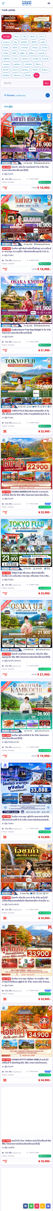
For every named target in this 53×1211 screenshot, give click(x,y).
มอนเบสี (41, 53)
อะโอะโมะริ (28, 64)
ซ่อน (36, 75)
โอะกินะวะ (45, 70)
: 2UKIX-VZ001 (33, 666)
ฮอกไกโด (6, 75)
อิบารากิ (5, 70)
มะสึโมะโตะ (6, 59)
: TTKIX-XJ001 (33, 1071)
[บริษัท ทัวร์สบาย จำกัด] (27, 3)
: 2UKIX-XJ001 (33, 909)
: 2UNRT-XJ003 (33, 423)
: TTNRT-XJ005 (33, 828)
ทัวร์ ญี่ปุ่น (6, 37)
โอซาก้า (35, 70)
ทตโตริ (14, 48)
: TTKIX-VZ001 (33, 504)
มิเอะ (16, 59)
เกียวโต (32, 37)
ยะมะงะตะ (25, 59)
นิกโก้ (14, 53)
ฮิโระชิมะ (28, 75)
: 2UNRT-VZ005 (33, 260)
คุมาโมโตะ (24, 42)
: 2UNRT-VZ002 (33, 585)
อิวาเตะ (15, 70)
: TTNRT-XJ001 (33, 990)
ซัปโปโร (34, 42)
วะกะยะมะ (6, 64)
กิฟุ (24, 37)
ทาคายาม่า (24, 48)
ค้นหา (47, 83)
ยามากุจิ (35, 59)
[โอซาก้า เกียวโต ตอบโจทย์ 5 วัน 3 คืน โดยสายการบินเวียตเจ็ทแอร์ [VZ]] (26, 138)
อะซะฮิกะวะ (17, 64)
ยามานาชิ (45, 59)
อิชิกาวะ (38, 64)
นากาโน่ (44, 48)
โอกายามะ (25, 70)
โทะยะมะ (35, 48)
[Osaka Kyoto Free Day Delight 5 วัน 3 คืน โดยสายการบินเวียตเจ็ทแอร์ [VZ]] (26, 301)
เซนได (43, 42)
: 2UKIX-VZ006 (33, 179)
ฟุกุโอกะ (31, 53)
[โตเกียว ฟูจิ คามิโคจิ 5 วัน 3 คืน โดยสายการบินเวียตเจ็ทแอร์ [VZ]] (26, 707)
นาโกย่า (5, 53)
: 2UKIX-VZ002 (33, 342)
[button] (5, 23)
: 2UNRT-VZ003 (33, 747)
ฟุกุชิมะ (22, 53)
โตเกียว (5, 48)
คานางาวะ (6, 42)
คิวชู (15, 42)
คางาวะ (41, 37)
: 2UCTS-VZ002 (33, 1152)
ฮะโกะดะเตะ (17, 75)
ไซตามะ (16, 37)
